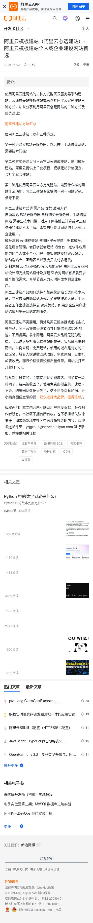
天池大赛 (36, 869)
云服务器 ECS (53, 443)
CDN (66, 451)
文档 (8, 869)
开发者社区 (20, 869)
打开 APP (78, 6)
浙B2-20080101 (52, 898)
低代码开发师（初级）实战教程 (28, 794)
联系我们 (47, 858)
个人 (85, 28)
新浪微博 (28, 844)
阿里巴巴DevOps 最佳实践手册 (28, 813)
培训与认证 (51, 869)
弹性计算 (50, 451)
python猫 (10, 510)
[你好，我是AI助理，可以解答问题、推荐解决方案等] (65, 18)
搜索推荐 (76, 443)
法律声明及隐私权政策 (20, 887)
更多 (7, 826)
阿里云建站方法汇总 (20, 123)
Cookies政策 (45, 887)
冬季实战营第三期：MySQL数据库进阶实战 (37, 803)
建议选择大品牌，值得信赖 (60, 397)
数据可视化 (29, 451)
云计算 (26, 459)
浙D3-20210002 (49, 904)
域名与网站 (29, 443)
